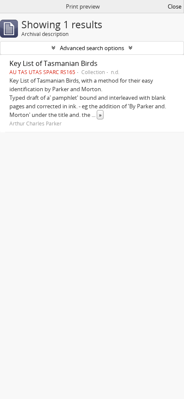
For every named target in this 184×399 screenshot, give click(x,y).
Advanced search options (92, 48)
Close (174, 6)
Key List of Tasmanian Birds (53, 63)
